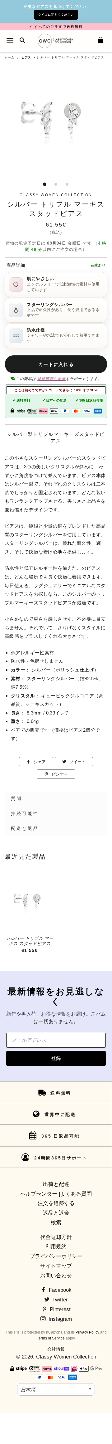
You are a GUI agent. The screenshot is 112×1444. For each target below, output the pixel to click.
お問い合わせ (56, 1276)
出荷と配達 (56, 1184)
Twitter (59, 1300)
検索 (56, 1223)
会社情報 (56, 1349)
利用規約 (56, 1247)
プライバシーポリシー (56, 1256)
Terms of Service (51, 1338)
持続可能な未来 (51, 379)
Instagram (59, 1319)
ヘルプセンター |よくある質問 (56, 1194)
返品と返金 (56, 1213)
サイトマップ (56, 1266)
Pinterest (59, 1309)
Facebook (59, 1290)
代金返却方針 (56, 1237)
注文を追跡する (56, 1203)
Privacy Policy (87, 1332)
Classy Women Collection (66, 1357)
